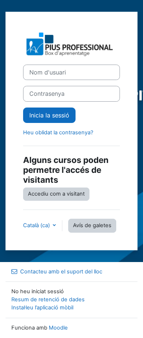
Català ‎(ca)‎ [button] (37, 225)
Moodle (58, 327)
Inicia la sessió (49, 115)
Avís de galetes (92, 225)
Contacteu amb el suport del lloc (61, 271)
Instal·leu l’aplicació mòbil (42, 307)
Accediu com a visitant (56, 193)
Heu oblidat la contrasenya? (58, 132)
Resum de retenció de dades (48, 299)
